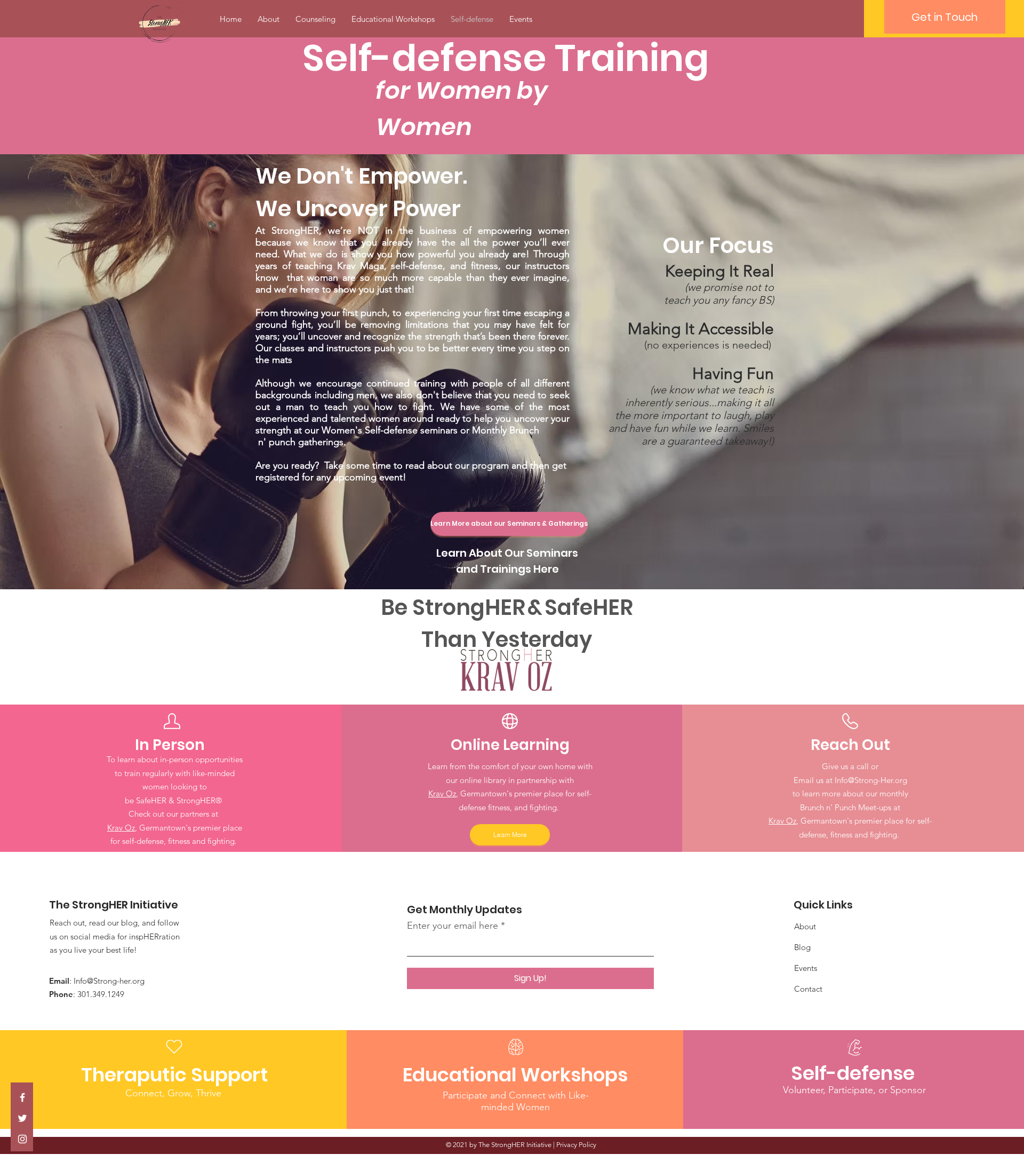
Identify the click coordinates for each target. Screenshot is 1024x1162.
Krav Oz (121, 828)
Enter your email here (452, 925)
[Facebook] (22, 1097)
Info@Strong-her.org (109, 981)
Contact (808, 989)
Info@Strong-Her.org (871, 780)
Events (805, 968)
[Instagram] (22, 1139)
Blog (802, 947)
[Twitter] (22, 1118)
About (805, 926)
